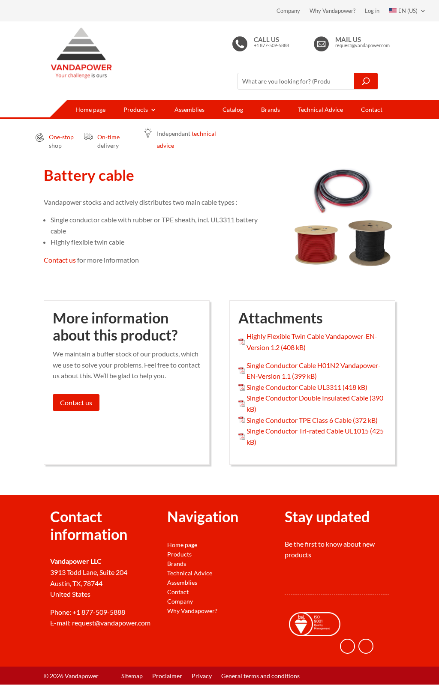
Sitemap (132, 676)
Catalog (233, 110)
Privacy (202, 676)
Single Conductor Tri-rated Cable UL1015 (308, 431)
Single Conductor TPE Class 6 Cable (299, 420)
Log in (372, 10)
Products (135, 110)
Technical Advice (320, 110)
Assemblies (189, 110)
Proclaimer (167, 676)
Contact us (60, 260)
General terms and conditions (260, 676)
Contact (371, 110)
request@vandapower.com (111, 623)
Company (288, 10)
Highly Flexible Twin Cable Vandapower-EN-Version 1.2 (312, 341)
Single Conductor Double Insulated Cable (307, 398)
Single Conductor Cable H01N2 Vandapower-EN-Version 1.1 (314, 370)
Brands (270, 110)
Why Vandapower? (332, 10)
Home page (90, 110)
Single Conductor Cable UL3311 (294, 387)
